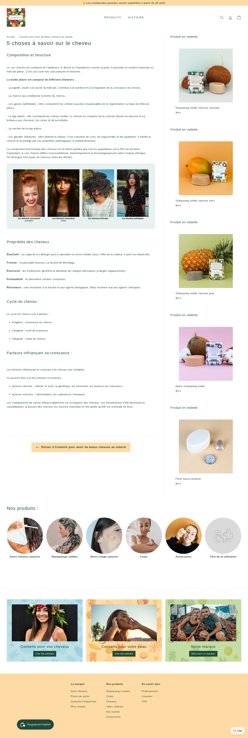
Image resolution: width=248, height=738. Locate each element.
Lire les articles (45, 653)
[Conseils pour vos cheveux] (45, 622)
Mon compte (78, 706)
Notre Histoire (79, 691)
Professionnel (150, 691)
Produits (112, 17)
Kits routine (113, 711)
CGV (144, 701)
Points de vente (80, 696)
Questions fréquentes (83, 701)
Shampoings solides (118, 691)
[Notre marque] (203, 622)
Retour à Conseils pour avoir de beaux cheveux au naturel (83, 447)
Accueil (11, 37)
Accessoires (113, 716)
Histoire (136, 17)
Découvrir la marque (203, 653)
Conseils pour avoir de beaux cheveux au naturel (46, 37)
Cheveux (111, 701)
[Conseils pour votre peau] (124, 622)
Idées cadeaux (115, 706)
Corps (109, 696)
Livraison (147, 696)
